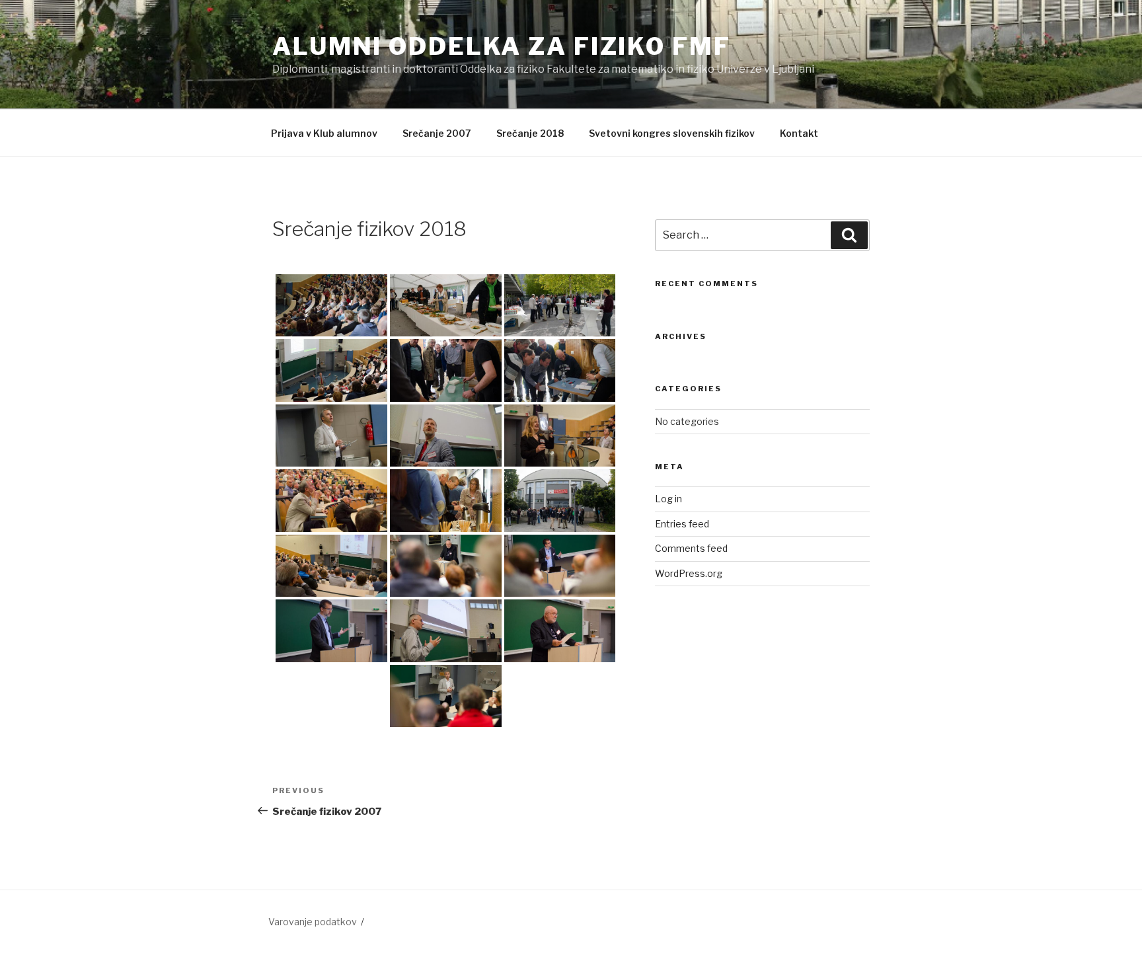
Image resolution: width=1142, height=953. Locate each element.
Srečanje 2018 (530, 133)
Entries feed (682, 523)
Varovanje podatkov (312, 921)
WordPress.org (688, 573)
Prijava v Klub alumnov (324, 133)
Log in (668, 498)
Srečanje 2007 (436, 133)
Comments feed (691, 548)
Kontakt (799, 133)
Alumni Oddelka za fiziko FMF (501, 46)
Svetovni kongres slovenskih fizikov (672, 133)
